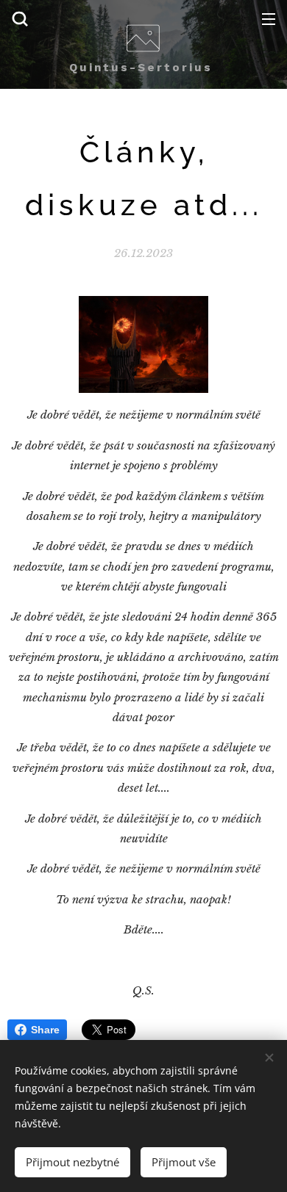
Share (45, 1030)
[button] (20, 18)
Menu (268, 18)
